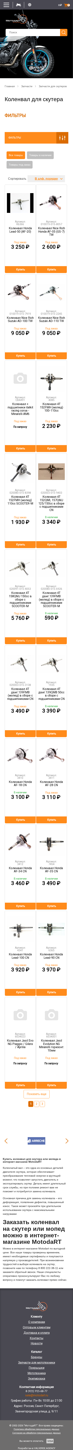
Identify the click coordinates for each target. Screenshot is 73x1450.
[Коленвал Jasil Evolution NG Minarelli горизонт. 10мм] (51, 1013)
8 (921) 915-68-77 (36, 1391)
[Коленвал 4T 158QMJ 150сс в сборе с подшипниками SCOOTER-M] (20, 565)
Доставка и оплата (37, 1333)
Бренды (36, 1357)
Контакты (36, 1338)
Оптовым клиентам (36, 1327)
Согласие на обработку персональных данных (36, 1433)
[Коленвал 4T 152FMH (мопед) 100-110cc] (51, 377)
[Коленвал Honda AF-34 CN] (20, 841)
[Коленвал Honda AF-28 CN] (51, 754)
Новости (36, 1343)
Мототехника (37, 1373)
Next (67, 1141)
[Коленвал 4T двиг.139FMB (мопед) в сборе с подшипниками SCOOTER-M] (51, 565)
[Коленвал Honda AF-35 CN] (51, 841)
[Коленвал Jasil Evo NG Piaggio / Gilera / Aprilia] (20, 1013)
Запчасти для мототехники (36, 1362)
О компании (36, 1322)
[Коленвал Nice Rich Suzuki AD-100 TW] (20, 290)
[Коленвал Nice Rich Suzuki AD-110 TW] (51, 290)
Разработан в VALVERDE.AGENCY (36, 1448)
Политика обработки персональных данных (36, 1429)
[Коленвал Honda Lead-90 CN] (51, 927)
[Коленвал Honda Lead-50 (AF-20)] (20, 201)
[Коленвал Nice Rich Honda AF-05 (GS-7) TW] (51, 201)
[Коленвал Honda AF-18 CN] (20, 754)
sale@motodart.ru (36, 1395)
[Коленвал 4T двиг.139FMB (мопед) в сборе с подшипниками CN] (20, 661)
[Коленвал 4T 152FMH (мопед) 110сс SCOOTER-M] (20, 469)
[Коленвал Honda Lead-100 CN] (20, 927)
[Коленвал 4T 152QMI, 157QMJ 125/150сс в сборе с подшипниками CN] (51, 469)
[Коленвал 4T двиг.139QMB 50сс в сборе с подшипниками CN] (51, 661)
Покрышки (36, 1368)
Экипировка (36, 1378)
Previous (6, 1141)
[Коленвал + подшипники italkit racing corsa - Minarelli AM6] (20, 377)
